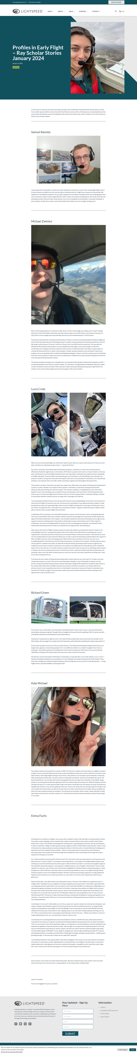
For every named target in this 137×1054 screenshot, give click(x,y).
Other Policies (104, 1017)
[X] (20, 1023)
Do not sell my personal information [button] (12, 1052)
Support (82, 11)
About (60, 11)
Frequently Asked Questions (109, 1010)
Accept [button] (133, 1049)
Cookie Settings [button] (123, 1049)
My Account (116, 2)
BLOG (71, 11)
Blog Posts (16, 67)
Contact (95, 11)
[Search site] (116, 11)
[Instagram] (30, 1023)
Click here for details (34, 2)
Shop (50, 11)
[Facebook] (15, 1023)
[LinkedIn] (25, 1023)
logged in (42, 984)
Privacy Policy (104, 1013)
